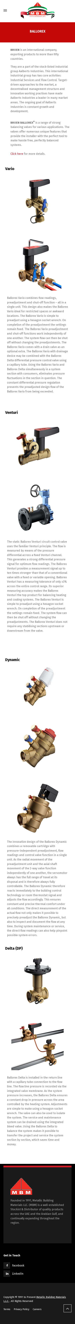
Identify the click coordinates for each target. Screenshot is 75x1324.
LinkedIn (17, 1273)
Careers (37, 1309)
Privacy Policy (21, 1309)
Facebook (18, 1265)
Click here (16, 153)
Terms (6, 1309)
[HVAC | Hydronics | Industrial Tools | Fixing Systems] (37, 10)
